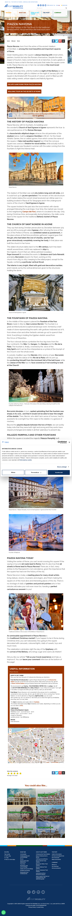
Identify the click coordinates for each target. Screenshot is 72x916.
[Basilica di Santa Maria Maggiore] (50, 830)
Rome (18, 40)
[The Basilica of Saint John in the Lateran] (21, 797)
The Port (54, 852)
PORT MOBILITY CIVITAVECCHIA (13, 6)
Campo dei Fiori (29, 212)
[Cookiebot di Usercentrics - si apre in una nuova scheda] (59, 442)
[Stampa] (63, 41)
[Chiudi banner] (69, 442)
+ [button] (10, 730)
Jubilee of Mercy (48, 827)
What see (13, 40)
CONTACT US (51, 5)
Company (55, 862)
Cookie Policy (40, 907)
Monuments (41, 814)
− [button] (10, 733)
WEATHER (64, 5)
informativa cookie (26, 460)
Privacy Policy (32, 907)
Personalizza (35, 472)
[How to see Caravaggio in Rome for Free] (21, 813)
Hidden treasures (42, 795)
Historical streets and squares (46, 794)
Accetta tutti (59, 472)
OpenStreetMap (54, 762)
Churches (11, 795)
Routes (6, 852)
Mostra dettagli (62, 467)
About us (7, 2)
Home (8, 40)
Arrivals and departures (30, 2)
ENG (57, 5)
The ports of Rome (16, 2)
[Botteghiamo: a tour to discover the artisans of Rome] (50, 797)
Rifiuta (13, 472)
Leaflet (47, 762)
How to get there (41, 852)
